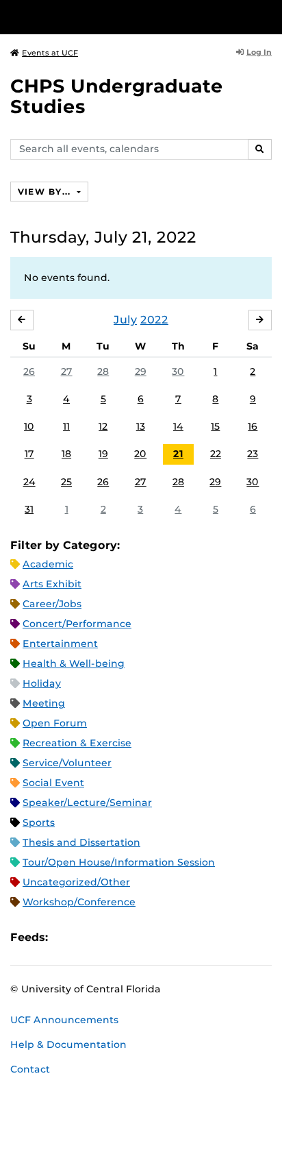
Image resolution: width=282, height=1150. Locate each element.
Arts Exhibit (52, 584)
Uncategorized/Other (76, 882)
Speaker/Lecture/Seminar (87, 802)
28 (103, 371)
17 (29, 454)
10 (29, 426)
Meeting (44, 703)
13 (140, 426)
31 (29, 509)
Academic (48, 564)
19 (103, 454)
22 (215, 454)
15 (215, 426)
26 (29, 371)
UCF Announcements (64, 1020)
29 (140, 371)
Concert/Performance (77, 623)
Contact (30, 1069)
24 (29, 482)
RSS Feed (112, 937)
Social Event (53, 782)
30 (178, 371)
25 (66, 482)
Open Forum (55, 723)
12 (103, 426)
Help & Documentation (68, 1044)
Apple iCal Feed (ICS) (65, 937)
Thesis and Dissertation (81, 842)
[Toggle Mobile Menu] (268, 16)
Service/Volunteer (67, 763)
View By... (46, 191)
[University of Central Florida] (104, 16)
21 (178, 454)
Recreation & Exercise (77, 743)
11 (66, 426)
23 (252, 454)
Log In (259, 52)
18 (66, 454)
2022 (154, 319)
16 (252, 426)
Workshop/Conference (79, 902)
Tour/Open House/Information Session (119, 862)
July (125, 319)
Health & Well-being (74, 663)
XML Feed (135, 937)
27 (67, 371)
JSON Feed (158, 937)
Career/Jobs (52, 604)
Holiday (42, 683)
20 (140, 454)
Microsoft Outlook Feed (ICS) (89, 937)
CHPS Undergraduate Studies (116, 96)
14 (178, 426)
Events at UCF (50, 53)
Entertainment (60, 643)
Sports (39, 822)
